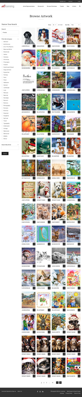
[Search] (79, 6)
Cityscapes (6, 62)
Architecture (7, 44)
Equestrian (6, 72)
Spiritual (6, 118)
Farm (5, 77)
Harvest (6, 85)
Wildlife (5, 136)
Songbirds (6, 115)
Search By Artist (6, 144)
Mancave (6, 92)
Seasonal (6, 113)
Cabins (5, 54)
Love (5, 90)
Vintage (6, 128)
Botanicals (6, 52)
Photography (7, 105)
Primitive (6, 110)
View (49, 24)
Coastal (6, 64)
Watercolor (6, 131)
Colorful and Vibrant (9, 67)
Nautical (6, 95)
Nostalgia (6, 98)
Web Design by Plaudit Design (73, 391)
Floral (5, 80)
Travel (5, 121)
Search (4, 29)
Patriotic (6, 100)
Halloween (6, 82)
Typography (7, 123)
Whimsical (6, 133)
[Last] (60, 382)
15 (52, 382)
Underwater (7, 126)
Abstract (6, 41)
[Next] (57, 382)
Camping (6, 57)
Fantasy (6, 75)
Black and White (8, 49)
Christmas (6, 59)
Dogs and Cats (7, 69)
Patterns (6, 103)
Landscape (6, 87)
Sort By (67, 24)
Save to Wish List (34, 46)
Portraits (6, 108)
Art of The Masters (8, 46)
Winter (5, 138)
